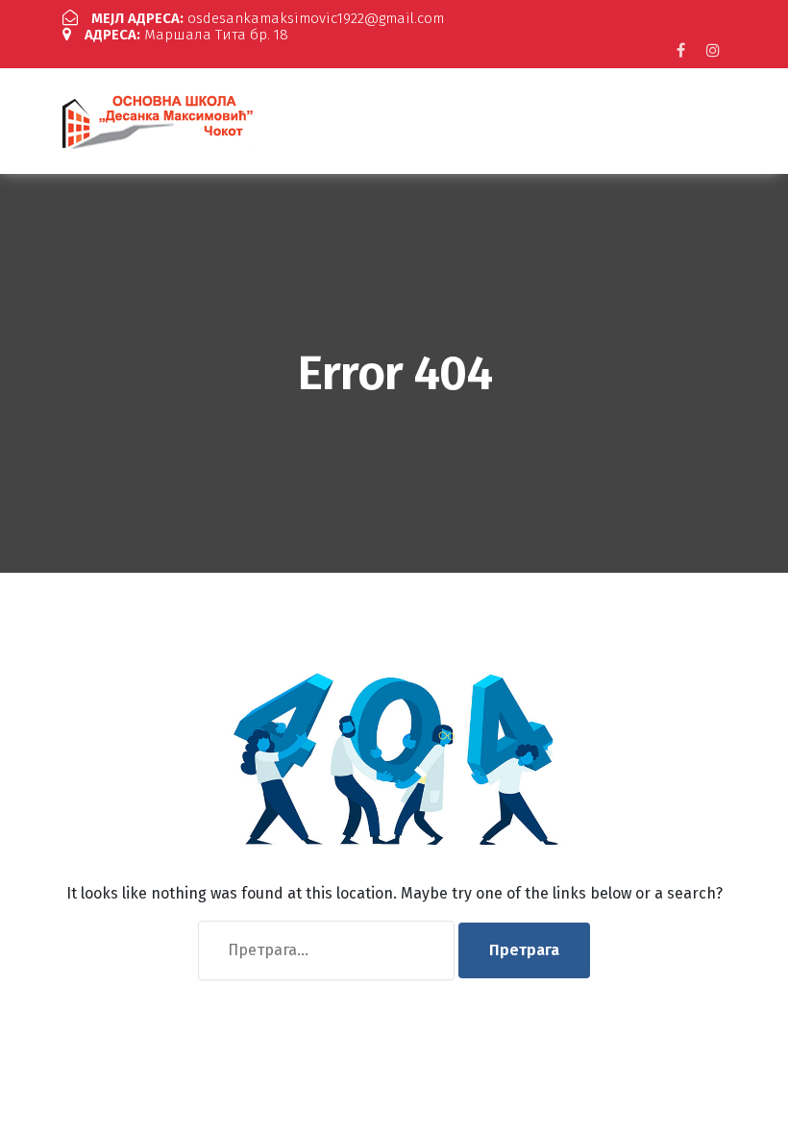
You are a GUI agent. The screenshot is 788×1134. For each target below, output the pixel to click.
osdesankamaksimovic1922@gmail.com (267, 18)
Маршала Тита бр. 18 (186, 34)
